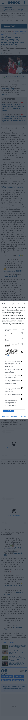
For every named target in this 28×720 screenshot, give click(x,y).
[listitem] (14, 330)
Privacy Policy (22, 416)
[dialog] (14, 360)
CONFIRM (8, 410)
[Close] (25, 304)
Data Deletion (5, 416)
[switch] (22, 333)
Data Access (14, 416)
